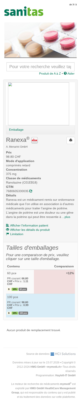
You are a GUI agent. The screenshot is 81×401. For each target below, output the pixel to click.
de (70, 4)
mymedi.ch (54, 366)
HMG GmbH (37, 366)
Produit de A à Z (50, 73)
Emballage (16, 129)
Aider (71, 73)
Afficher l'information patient (29, 225)
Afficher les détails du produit (30, 229)
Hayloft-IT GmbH (65, 375)
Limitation (16, 234)
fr (74, 4)
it (76, 4)
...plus (66, 217)
